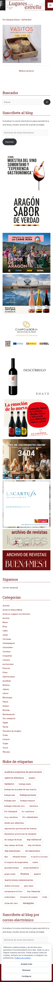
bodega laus (9, 795)
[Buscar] (47, 102)
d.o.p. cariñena (11, 817)
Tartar (5, 727)
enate (35, 862)
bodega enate (25, 784)
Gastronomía (9, 676)
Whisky (6, 752)
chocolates (8, 647)
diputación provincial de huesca (21, 828)
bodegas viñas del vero (14, 806)
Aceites (6, 605)
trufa (44, 897)
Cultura (6, 660)
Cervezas (7, 639)
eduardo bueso (19, 856)
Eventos (6, 668)
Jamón (6, 689)
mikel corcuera (12, 885)
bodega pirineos (28, 795)
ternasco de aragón (29, 897)
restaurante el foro (13, 891)
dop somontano (12, 850)
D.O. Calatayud (10, 811)
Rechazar (26, 970)
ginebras (7, 681)
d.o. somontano (30, 817)
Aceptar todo (26, 964)
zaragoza (28, 903)
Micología (7, 697)
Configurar (26, 976)
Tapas (5, 722)
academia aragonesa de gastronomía (23, 772)
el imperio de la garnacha (16, 862)
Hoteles (6, 685)
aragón (32, 778)
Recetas (6, 710)
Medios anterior (26, 71)
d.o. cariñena (28, 811)
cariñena (33, 806)
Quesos (6, 706)
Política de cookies (22, 958)
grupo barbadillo (31, 868)
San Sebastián (33, 891)
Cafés (5, 630)
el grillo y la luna (39, 856)
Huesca (24, 873)
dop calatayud (34, 839)
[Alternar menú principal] (50, 5)
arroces (6, 618)
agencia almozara (14, 777)
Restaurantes (9, 714)
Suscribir (9, 142)
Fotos (5, 672)
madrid (37, 874)
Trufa (5, 735)
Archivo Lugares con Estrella (16, 614)
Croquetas (7, 656)
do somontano (32, 850)
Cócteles (6, 651)
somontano (9, 897)
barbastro (9, 783)
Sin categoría (9, 718)
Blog (5, 626)
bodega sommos (27, 800)
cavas (5, 635)
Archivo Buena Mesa (12, 610)
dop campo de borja (14, 845)
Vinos (5, 747)
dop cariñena (34, 845)
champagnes (9, 643)
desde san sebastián (14, 823)
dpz (6, 856)
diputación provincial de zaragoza (20, 834)
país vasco (28, 886)
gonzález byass (11, 868)
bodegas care (10, 800)
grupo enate (9, 874)
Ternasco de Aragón (12, 731)
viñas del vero (11, 903)
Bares (5, 622)
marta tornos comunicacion (19, 880)
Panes (5, 702)
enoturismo (8, 664)
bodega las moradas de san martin (20, 789)
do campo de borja (13, 839)
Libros (5, 693)
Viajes (5, 743)
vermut (6, 739)
